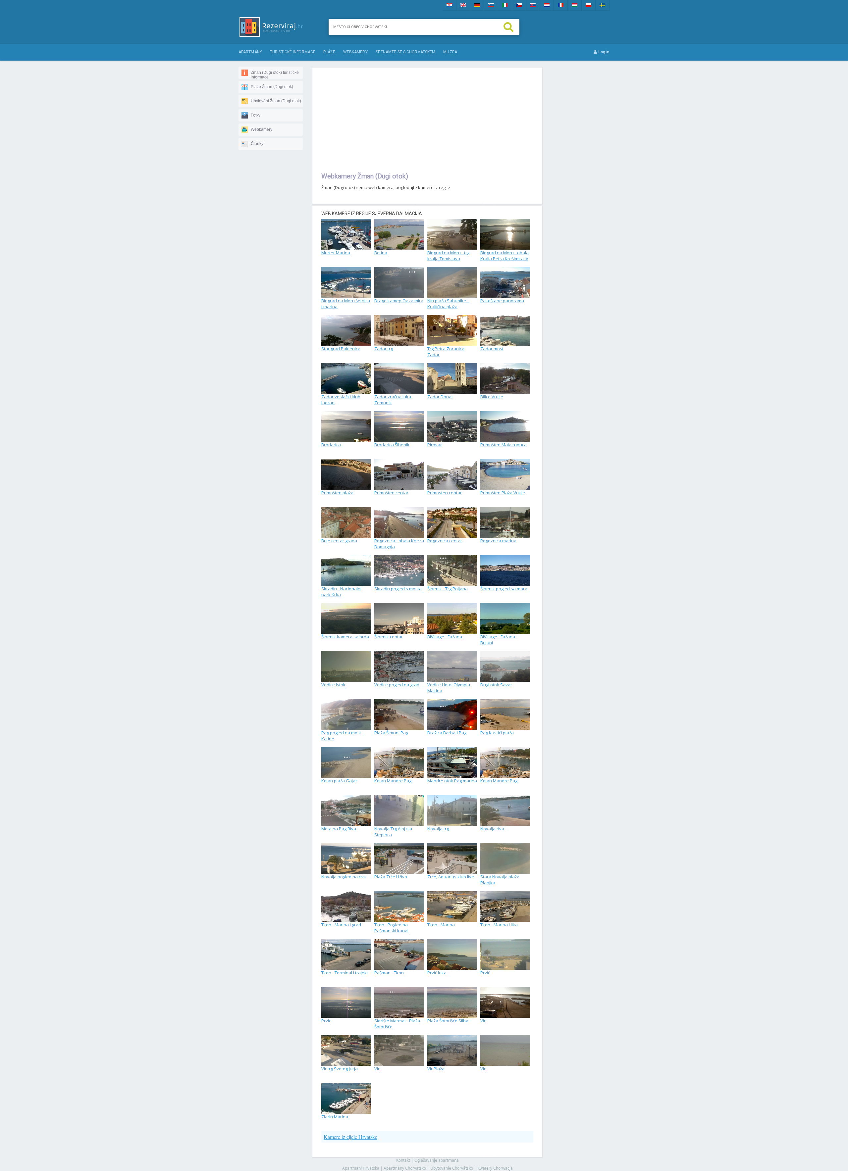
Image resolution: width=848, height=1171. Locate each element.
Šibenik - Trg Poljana (447, 589)
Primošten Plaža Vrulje (502, 493)
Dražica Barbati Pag (446, 733)
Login (603, 52)
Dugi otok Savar (496, 685)
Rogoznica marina (498, 541)
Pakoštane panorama (502, 301)
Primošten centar (391, 493)
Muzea (450, 52)
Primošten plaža (337, 493)
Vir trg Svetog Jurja (339, 1069)
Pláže (329, 52)
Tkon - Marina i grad (341, 925)
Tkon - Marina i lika (499, 925)
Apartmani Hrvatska (360, 1168)
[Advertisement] (427, 119)
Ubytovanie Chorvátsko (451, 1168)
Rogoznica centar (444, 541)
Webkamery (355, 52)
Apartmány (250, 52)
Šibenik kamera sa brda (345, 637)
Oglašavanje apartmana (436, 1160)
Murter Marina (335, 253)
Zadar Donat (440, 397)
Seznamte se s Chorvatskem (406, 52)
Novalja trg (438, 829)
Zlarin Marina (334, 1117)
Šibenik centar (388, 637)
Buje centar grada (339, 541)
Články (257, 143)
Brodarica (331, 445)
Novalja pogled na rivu (343, 877)
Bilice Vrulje (491, 397)
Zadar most (492, 349)
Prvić (485, 973)
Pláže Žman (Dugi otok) (272, 86)
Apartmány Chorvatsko (405, 1168)
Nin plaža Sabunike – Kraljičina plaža (448, 304)
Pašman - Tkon (389, 973)
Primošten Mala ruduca (503, 445)
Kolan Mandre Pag (392, 781)
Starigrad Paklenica (340, 349)
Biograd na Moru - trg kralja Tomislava (448, 256)
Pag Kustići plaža (497, 733)
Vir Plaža (436, 1069)
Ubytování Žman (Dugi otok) (276, 101)
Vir (483, 1021)
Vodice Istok (333, 685)
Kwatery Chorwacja (495, 1168)
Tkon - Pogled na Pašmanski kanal (391, 928)
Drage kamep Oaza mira (398, 301)
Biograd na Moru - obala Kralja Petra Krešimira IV (504, 256)
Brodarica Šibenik (391, 445)
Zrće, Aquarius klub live (450, 877)
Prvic (326, 1021)
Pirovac (434, 445)
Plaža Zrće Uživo (390, 877)
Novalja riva (492, 829)
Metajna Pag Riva (338, 829)
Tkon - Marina (441, 925)
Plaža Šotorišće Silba (447, 1021)
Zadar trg (383, 349)
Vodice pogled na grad (396, 685)
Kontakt (403, 1160)
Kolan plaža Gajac (339, 781)
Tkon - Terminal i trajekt (344, 973)
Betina (380, 253)
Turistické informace (292, 52)
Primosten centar (444, 493)
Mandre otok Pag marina (452, 781)
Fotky (255, 115)
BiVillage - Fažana (444, 637)
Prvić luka (437, 973)
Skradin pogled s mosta (398, 589)
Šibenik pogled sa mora (503, 589)
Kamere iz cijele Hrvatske (350, 1136)
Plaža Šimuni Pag (391, 733)
